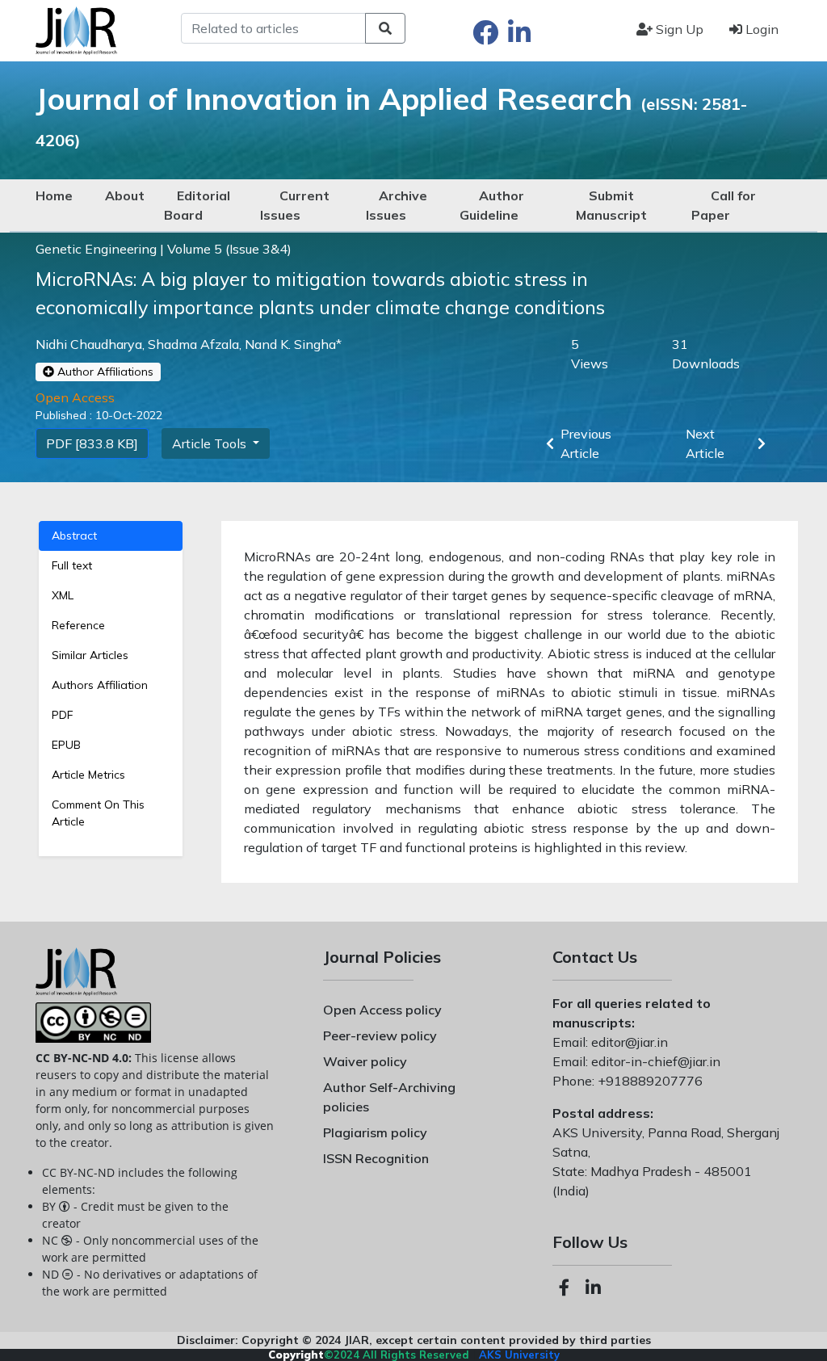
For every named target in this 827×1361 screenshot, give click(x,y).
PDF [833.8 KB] (92, 443)
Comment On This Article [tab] (98, 813)
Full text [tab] (72, 565)
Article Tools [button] (211, 443)
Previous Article (585, 443)
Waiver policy (365, 1061)
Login (760, 29)
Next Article (705, 443)
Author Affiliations (103, 371)
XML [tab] (62, 595)
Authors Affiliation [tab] (100, 685)
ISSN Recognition (376, 1158)
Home (54, 195)
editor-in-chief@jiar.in (654, 1061)
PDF (62, 715)
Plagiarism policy (375, 1132)
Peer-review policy (380, 1035)
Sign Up (678, 29)
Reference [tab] (78, 625)
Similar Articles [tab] (90, 655)
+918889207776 (648, 1081)
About (125, 195)
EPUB (66, 744)
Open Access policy (382, 1010)
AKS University (519, 1354)
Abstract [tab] (74, 535)
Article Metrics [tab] (88, 774)
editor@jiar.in (628, 1042)
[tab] (111, 715)
